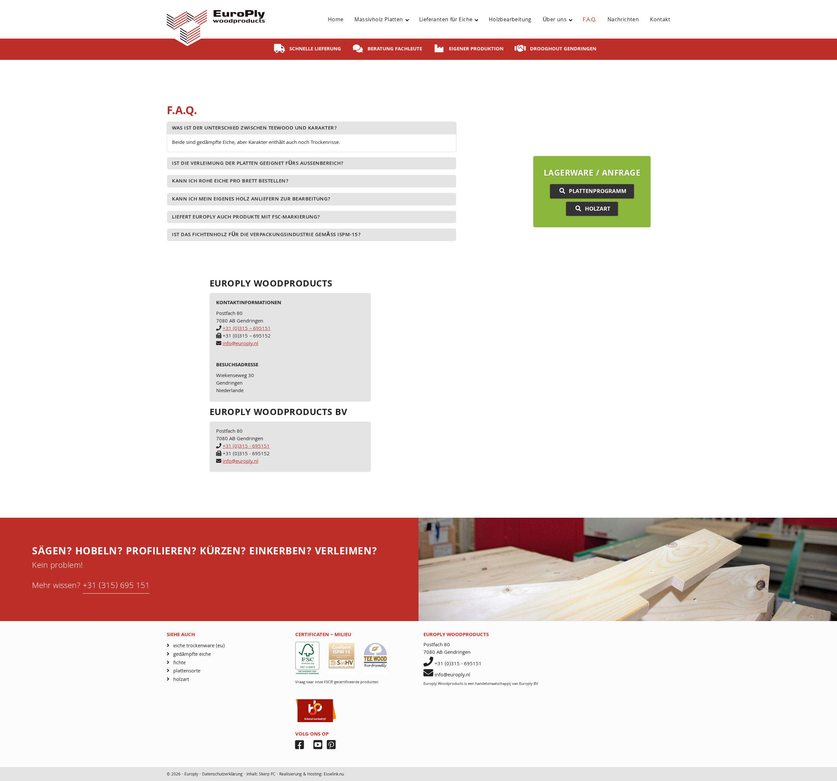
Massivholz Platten (378, 20)
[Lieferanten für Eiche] (479, 20)
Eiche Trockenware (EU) (199, 646)
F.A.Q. (589, 20)
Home (336, 20)
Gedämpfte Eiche (192, 655)
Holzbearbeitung (510, 20)
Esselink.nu (334, 774)
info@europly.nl (240, 344)
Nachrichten (623, 20)
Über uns (555, 20)
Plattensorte (186, 671)
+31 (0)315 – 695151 (247, 329)
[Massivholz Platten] (409, 20)
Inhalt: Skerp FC (261, 774)
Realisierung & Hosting (300, 774)
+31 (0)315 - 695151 (246, 447)
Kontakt (660, 20)
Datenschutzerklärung (223, 774)
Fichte (179, 663)
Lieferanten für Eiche (445, 20)
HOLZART (597, 209)
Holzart (181, 680)
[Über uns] (573, 20)
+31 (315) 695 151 (116, 586)
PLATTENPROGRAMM (597, 192)
